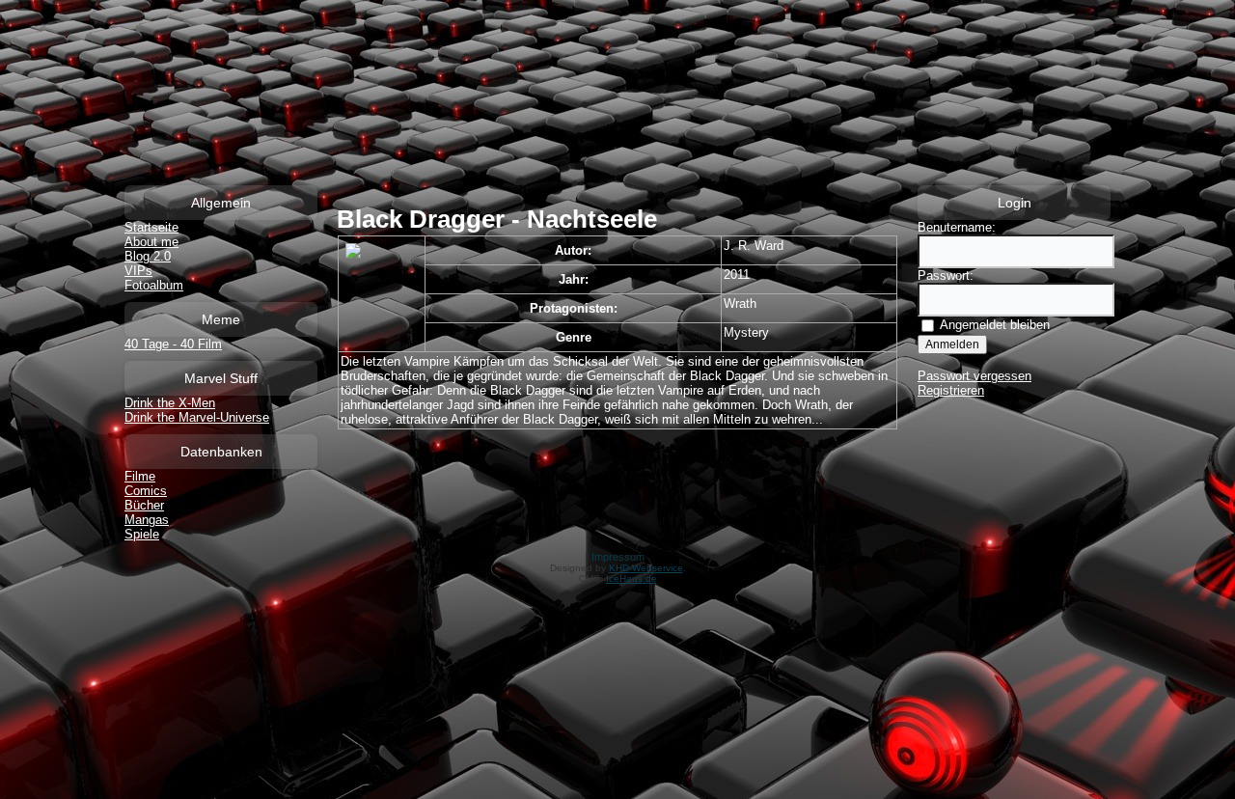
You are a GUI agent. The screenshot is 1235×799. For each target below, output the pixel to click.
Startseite (151, 227)
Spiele (141, 534)
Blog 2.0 (147, 256)
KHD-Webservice (646, 568)
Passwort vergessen (974, 376)
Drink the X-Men (169, 403)
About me (151, 241)
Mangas (146, 519)
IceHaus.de (631, 578)
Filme (139, 476)
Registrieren (951, 390)
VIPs (138, 270)
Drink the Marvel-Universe (196, 417)
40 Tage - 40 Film (173, 344)
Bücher (144, 505)
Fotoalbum (153, 285)
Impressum (618, 557)
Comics (145, 490)
